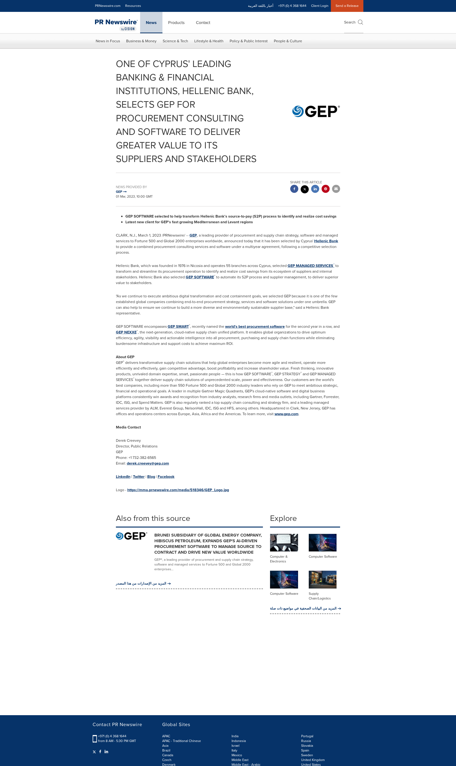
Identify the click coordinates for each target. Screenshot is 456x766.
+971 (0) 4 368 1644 (112, 736)
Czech (166, 759)
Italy (234, 750)
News (151, 22)
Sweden (307, 755)
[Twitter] (95, 751)
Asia (165, 745)
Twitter (139, 476)
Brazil (166, 750)
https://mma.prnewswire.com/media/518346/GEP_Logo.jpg (178, 490)
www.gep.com (287, 414)
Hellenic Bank (326, 241)
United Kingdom (313, 759)
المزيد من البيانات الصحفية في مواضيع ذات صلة (303, 608)
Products (176, 22)
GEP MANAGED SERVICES (311, 265)
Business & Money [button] (141, 41)
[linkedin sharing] (315, 189)
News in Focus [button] (108, 41)
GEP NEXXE (126, 332)
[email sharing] (336, 189)
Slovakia (307, 745)
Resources (133, 5)
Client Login (319, 5)
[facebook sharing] (294, 189)
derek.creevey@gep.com (148, 463)
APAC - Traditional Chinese (181, 740)
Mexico (237, 755)
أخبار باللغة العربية (260, 5)
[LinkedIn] (106, 751)
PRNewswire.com (107, 5)
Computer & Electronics (279, 559)
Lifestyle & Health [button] (208, 41)
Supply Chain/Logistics (320, 596)
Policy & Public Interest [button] (249, 41)
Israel (235, 745)
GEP (193, 235)
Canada (167, 755)
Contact (203, 22)
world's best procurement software (255, 326)
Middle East (240, 759)
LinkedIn (123, 476)
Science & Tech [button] (175, 41)
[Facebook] (100, 751)
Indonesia (239, 740)
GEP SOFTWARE (200, 277)
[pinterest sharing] (326, 189)
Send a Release (347, 5)
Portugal (307, 736)
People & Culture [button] (288, 41)
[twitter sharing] (305, 190)
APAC (166, 736)
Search (350, 22)
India (235, 736)
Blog (151, 476)
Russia (306, 740)
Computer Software (323, 556)
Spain (305, 750)
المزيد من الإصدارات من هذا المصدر (141, 583)
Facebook (166, 476)
